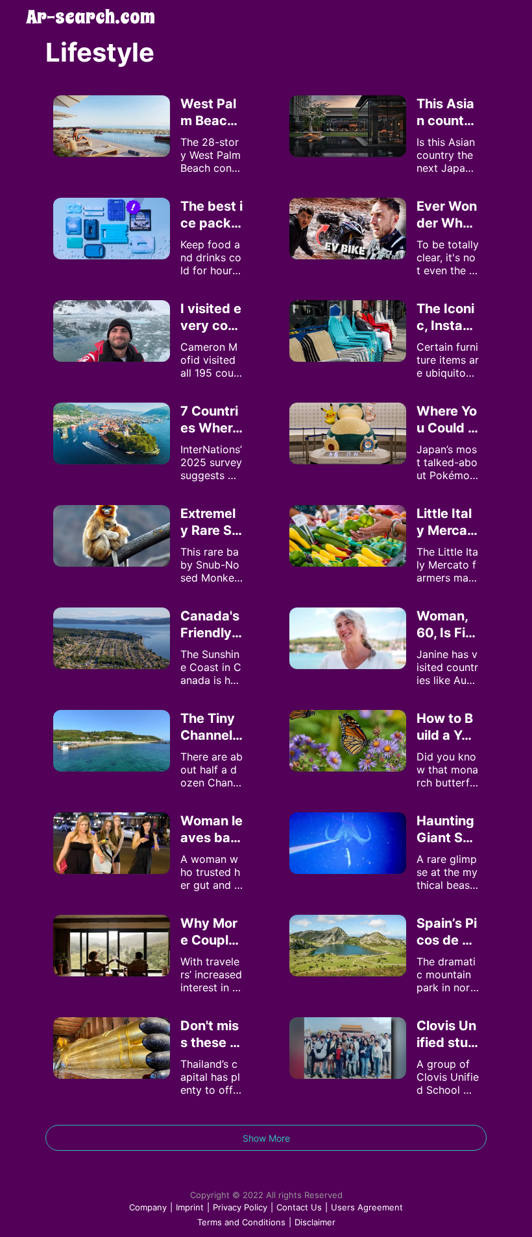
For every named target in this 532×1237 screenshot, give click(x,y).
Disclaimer (315, 1222)
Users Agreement (367, 1207)
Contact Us (299, 1207)
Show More (266, 1138)
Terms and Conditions (241, 1222)
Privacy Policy (240, 1207)
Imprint (190, 1207)
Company (148, 1207)
